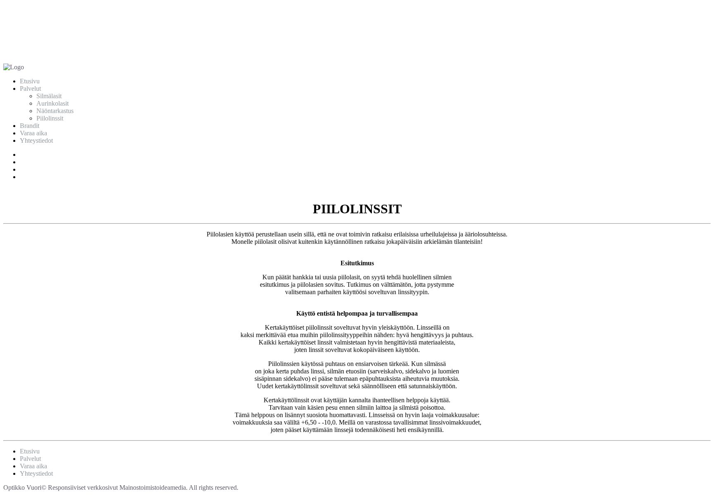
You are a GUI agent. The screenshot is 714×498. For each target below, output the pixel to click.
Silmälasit (49, 95)
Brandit (29, 125)
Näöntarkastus (55, 110)
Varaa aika (33, 133)
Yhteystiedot (36, 140)
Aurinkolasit (52, 103)
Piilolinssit (49, 118)
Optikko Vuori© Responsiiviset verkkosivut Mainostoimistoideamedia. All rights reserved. (120, 487)
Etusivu (30, 81)
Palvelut (30, 88)
